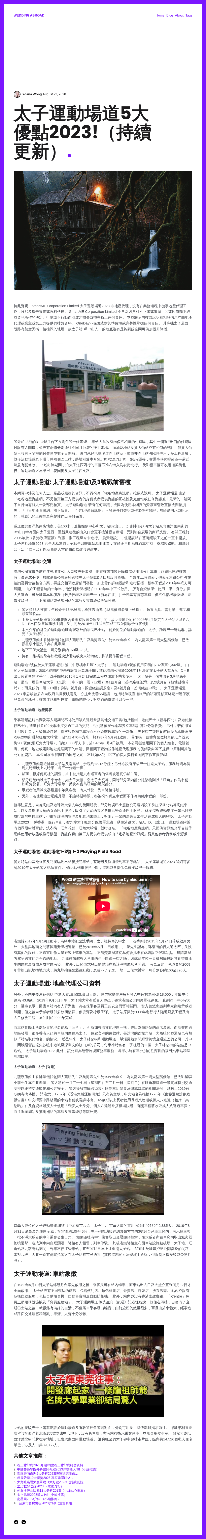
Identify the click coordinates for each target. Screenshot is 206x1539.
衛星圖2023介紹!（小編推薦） (39, 1499)
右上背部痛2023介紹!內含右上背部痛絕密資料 (50, 1465)
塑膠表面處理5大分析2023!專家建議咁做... (47, 1473)
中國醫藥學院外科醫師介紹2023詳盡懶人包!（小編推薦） (58, 1469)
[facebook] (16, 1523)
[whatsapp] (23, 1523)
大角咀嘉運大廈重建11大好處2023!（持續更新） (51, 1482)
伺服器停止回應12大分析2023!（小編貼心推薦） (52, 1490)
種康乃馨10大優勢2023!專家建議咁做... (45, 1478)
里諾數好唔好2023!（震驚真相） (40, 1486)
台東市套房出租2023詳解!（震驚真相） (47, 1503)
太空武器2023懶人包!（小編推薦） (42, 1494)
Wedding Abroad (29, 15)
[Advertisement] (103, 54)
